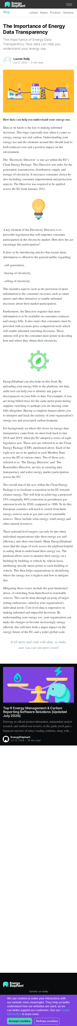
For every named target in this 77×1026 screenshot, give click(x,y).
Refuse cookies (47, 1021)
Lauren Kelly (21, 59)
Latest (33, 12)
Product (55, 12)
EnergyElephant (20, 737)
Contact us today (38, 991)
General (68, 12)
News (44, 12)
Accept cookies (19, 1021)
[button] (69, 5)
